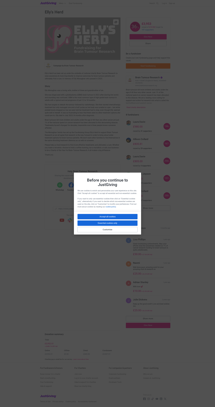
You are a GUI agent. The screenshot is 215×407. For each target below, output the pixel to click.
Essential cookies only (107, 223)
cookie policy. (111, 207)
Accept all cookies (108, 216)
